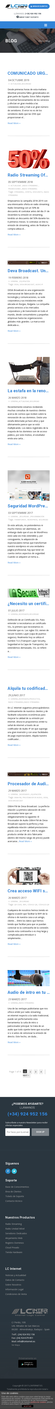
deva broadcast (27, 284)
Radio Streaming (30, 185)
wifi (24, 904)
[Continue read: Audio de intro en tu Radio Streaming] (29, 978)
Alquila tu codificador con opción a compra (29, 688)
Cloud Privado (12, 1247)
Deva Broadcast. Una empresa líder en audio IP (29, 270)
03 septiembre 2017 (20, 513)
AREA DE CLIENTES (40, 6)
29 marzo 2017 (17, 790)
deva (16, 284)
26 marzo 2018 (17, 397)
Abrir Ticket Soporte (28, 17)
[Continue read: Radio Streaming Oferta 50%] (29, 159)
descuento (38, 192)
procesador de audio (32, 797)
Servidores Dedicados (16, 1233)
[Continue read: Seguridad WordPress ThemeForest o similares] (29, 485)
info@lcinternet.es (26, 1341)
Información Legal (14, 1289)
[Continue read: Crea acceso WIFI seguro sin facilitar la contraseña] (29, 876)
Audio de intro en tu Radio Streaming (29, 992)
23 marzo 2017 (17, 999)
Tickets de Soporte (14, 1196)
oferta (28, 192)
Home (41, 41)
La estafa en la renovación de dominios (29, 390)
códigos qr (43, 904)
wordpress (32, 520)
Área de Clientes (13, 1191)
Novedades (24, 614)
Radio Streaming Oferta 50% (29, 175)
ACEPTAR (27, 1406)
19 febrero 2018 (18, 277)
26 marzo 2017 (17, 897)
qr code (18, 904)
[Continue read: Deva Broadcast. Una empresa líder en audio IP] (29, 263)
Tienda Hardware (13, 1252)
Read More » (14, 123)
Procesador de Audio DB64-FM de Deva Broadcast (29, 783)
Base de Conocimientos (17, 1186)
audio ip (39, 284)
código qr (32, 904)
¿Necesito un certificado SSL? (29, 603)
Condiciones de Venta (16, 1294)
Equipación (25, 281)
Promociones (14, 189)
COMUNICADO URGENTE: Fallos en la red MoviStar (29, 73)
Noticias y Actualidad (15, 1275)
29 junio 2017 (16, 695)
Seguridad (26, 84)
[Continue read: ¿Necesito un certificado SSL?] (29, 594)
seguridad (43, 520)
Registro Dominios (14, 1242)
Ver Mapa (16, 1345)
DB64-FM (17, 797)
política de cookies (38, 1402)
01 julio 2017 (16, 610)
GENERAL (14, 281)
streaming (19, 192)
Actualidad (16, 84)
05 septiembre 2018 (20, 182)
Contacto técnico (13, 1200)
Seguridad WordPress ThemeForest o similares (29, 506)
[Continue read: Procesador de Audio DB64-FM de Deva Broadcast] (29, 775)
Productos (34, 699)
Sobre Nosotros (13, 1284)
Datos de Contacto (14, 1279)
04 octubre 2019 (18, 80)
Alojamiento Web (13, 1238)
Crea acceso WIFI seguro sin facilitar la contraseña (29, 891)
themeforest (20, 520)
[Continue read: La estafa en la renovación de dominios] (29, 371)
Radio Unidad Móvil (14, 1228)
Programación (37, 516)
